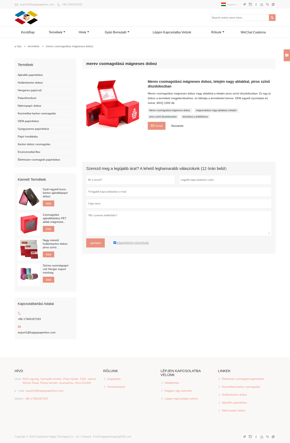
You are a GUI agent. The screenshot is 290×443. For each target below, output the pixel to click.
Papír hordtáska (28, 136)
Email (157, 125)
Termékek (55, 32)
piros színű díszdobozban (163, 116)
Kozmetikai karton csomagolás (37, 113)
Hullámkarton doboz (30, 82)
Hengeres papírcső (30, 90)
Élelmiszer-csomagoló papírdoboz (39, 159)
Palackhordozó (27, 98)
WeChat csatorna (253, 32)
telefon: (19, 398)
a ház (18, 46)
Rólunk (216, 32)
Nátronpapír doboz (29, 105)
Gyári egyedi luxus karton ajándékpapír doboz (55, 193)
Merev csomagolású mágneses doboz (169, 110)
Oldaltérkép (172, 382)
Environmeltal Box (29, 151)
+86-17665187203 (72, 4)
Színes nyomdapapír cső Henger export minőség (56, 269)
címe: (18, 378)
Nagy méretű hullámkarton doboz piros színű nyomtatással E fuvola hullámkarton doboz (56, 244)
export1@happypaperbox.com (37, 4)
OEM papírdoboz (28, 121)
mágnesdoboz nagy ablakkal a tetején (216, 110)
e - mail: (20, 390)
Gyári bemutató (115, 32)
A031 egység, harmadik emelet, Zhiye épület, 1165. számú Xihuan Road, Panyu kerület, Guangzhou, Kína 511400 (59, 380)
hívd (19, 371)
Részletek (177, 125)
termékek (33, 46)
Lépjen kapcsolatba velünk (172, 32)
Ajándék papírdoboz (30, 74)
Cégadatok (114, 378)
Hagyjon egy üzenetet (178, 390)
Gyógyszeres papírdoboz (33, 128)
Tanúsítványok (116, 386)
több (48, 203)
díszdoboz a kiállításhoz (195, 116)
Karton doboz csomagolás (34, 144)
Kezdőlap (28, 32)
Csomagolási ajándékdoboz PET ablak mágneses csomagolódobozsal (55, 218)
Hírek (82, 32)
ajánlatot (95, 243)
